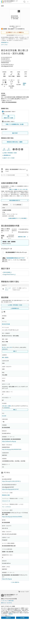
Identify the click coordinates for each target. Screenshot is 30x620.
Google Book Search (8, 274)
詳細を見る (24, 84)
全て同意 (22, 617)
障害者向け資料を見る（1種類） (15, 142)
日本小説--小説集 (6, 406)
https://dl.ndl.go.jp (7, 579)
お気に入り (4, 150)
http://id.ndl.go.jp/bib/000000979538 (11, 449)
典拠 (14, 351)
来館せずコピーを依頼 (8, 118)
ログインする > (4, 44)
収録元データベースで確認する (16, 32)
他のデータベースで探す (9, 158)
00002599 (4, 349)
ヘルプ (21, 196)
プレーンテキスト (8, 289)
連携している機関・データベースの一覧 (18, 189)
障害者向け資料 (6, 495)
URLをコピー (9, 150)
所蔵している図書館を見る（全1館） (15, 124)
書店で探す (15, 133)
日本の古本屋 (6, 272)
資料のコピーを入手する (6, 602)
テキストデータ (6, 501)
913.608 (4, 416)
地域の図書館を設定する (14, 200)
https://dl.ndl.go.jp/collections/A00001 (12, 516)
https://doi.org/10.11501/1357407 (10, 481)
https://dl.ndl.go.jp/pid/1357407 (10, 489)
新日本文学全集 (6, 324)
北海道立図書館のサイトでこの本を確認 (17, 218)
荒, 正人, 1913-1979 (7, 347)
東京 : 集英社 (5, 357)
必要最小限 (8, 617)
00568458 (6, 407)
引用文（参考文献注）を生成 (10, 152)
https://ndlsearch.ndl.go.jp (9, 441)
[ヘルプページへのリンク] (16, 27)
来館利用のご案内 (22, 236)
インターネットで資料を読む (7, 600)
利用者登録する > (5, 42)
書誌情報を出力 (7, 155)
